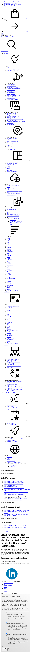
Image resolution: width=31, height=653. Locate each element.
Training (6, 53)
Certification (6, 292)
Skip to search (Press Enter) (10, 3)
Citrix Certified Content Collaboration (13, 500)
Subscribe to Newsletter (12, 407)
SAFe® (8, 139)
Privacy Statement (8, 585)
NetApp (8, 273)
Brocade (9, 249)
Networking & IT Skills (12, 70)
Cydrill (8, 258)
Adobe (8, 238)
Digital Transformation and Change (15, 119)
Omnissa (9, 275)
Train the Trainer (11, 124)
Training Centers (11, 98)
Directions (12, 466)
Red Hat (9, 281)
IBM (8, 323)
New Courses (10, 91)
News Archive (10, 406)
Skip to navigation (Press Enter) (11, 1)
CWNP (8, 257)
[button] (12, 49)
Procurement (10, 123)
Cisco (8, 253)
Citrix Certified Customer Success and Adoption (15, 527)
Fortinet (8, 262)
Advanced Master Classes (13, 69)
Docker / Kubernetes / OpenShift (14, 191)
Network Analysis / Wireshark (14, 193)
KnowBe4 (9, 270)
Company (6, 442)
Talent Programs (10, 363)
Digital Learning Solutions (13, 359)
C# (7, 210)
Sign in (5, 591)
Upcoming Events (11, 84)
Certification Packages (12, 441)
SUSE (8, 288)
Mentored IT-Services (12, 391)
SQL (8, 213)
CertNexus (9, 250)
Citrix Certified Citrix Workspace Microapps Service (16, 498)
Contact (12, 36)
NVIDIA (9, 274)
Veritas (8, 289)
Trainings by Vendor (11, 86)
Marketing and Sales (11, 120)
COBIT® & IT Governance (13, 164)
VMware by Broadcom (12, 290)
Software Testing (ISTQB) (13, 216)
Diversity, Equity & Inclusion (14, 462)
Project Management (11, 117)
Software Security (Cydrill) (13, 214)
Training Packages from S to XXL (15, 438)
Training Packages (11, 92)
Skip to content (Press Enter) (10, 5)
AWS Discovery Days (12, 424)
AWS (8, 246)
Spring (11, 224)
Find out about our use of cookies (10, 646)
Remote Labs (10, 367)
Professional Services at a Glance (14, 381)
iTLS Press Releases (11, 405)
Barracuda (9, 247)
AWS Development (14, 218)
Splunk (8, 286)
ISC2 (8, 267)
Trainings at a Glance (12, 113)
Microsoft (9, 271)
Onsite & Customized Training (14, 88)
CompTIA (9, 255)
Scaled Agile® (10, 338)
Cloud (8, 187)
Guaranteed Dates (11, 90)
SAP (8, 282)
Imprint (5, 584)
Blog (8, 409)
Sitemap (5, 588)
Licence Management (12, 171)
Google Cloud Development (16, 221)
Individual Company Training (14, 366)
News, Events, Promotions (10, 392)
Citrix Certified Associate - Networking (13, 481)
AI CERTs (9, 239)
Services (6, 345)
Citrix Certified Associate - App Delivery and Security (16, 510)
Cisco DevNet (13, 220)
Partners (8, 459)
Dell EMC (9, 259)
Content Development (12, 360)
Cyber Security (10, 188)
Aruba (8, 245)
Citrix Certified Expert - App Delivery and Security (16, 514)
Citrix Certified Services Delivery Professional (15, 526)
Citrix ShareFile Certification (10, 486)
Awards (8, 458)
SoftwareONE (10, 285)
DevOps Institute (11, 143)
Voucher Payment (11, 440)
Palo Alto (9, 334)
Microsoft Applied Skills (12, 330)
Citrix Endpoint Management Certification (14, 488)
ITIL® (8, 167)
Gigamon (9, 263)
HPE (8, 266)
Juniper (8, 269)
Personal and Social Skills (13, 116)
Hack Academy (10, 364)
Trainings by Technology (13, 87)
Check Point (9, 251)
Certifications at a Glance (13, 306)
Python (8, 212)
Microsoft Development (15, 222)
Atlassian (12, 148)
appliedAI (9, 242)
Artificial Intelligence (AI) (13, 185)
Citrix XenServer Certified (10, 485)
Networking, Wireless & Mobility (14, 389)
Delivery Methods (11, 94)
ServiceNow (13, 149)
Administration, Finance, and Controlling (16, 121)
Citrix (8, 254)
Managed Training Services (13, 362)
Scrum (8, 142)
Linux (8, 192)
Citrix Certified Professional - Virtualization (14, 494)
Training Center (13, 465)
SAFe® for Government (12, 141)
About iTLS (9, 457)
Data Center (9, 189)
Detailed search (4, 51)
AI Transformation (11, 67)
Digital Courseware (11, 96)
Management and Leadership (13, 115)
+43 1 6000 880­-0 (5, 36)
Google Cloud (10, 265)
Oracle (8, 277)
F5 (7, 261)
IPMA (8, 166)
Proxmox (9, 279)
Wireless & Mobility (11, 195)
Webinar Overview (11, 423)
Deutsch (28, 31)
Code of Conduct (11, 461)
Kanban (8, 145)
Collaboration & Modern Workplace (15, 386)
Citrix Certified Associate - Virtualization (13, 484)
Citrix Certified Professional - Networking (14, 482)
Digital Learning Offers (12, 99)
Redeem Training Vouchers (13, 95)
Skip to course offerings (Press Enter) (12, 4)
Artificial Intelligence (12, 384)
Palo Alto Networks (11, 278)
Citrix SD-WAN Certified (10, 515)
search (2, 38)
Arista (8, 243)
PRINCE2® (9, 170)
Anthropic (9, 240)
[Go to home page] (2, 34)
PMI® (8, 168)
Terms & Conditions (8, 583)
